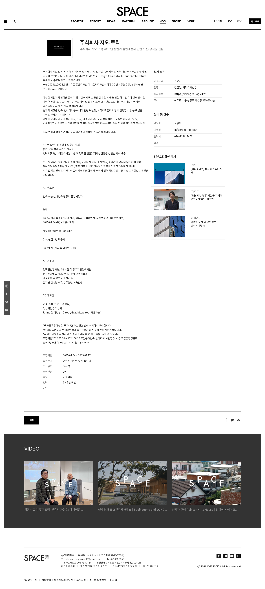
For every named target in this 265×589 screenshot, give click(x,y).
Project (77, 21)
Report (95, 21)
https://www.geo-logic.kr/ (190, 94)
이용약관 (46, 580)
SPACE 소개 (30, 580)
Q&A (230, 21)
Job (163, 21)
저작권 (113, 580)
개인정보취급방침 (63, 580)
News (111, 21)
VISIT (190, 21)
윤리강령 (81, 580)
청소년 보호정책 (97, 580)
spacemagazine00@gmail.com (84, 559)
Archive (148, 21)
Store (176, 21)
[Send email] (239, 420)
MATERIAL (128, 21)
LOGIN (218, 21)
